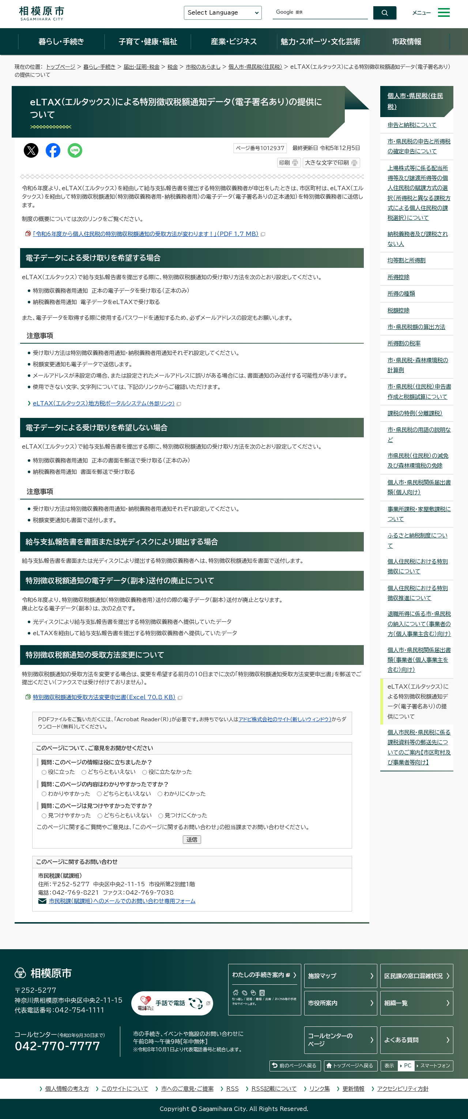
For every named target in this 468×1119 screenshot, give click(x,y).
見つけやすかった (69, 815)
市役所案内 (322, 1003)
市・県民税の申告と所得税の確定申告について (419, 146)
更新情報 (354, 1089)
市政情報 (406, 41)
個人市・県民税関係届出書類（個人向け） (419, 487)
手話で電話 (170, 1003)
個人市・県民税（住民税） (255, 67)
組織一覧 (396, 1003)
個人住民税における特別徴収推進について (418, 593)
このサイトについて (125, 1089)
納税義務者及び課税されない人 (418, 239)
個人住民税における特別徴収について (418, 566)
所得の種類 (401, 293)
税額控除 (399, 310)
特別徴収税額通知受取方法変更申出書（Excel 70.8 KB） (104, 697)
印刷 (284, 162)
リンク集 (320, 1089)
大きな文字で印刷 (327, 162)
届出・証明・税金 (141, 67)
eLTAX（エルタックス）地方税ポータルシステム (104, 403)
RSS (232, 1089)
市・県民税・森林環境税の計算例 (418, 365)
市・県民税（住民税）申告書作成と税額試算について (419, 391)
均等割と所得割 (407, 260)
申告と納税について (412, 125)
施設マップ (322, 976)
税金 (172, 67)
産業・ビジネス (234, 41)
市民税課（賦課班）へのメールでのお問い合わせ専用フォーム (122, 901)
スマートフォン (435, 1065)
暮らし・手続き (61, 41)
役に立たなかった (170, 772)
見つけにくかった (186, 815)
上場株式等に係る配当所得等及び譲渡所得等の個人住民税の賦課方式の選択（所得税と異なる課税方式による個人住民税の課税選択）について (419, 193)
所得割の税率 (404, 343)
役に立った (61, 772)
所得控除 (399, 277)
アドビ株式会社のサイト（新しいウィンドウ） (285, 719)
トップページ (60, 67)
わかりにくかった (185, 794)
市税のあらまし (203, 67)
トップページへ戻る (353, 1065)
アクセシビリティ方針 (403, 1089)
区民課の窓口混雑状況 (413, 976)
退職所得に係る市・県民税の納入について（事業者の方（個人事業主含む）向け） (419, 624)
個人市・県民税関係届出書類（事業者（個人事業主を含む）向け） (419, 660)
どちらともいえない (112, 772)
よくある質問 (401, 1040)
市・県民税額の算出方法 (416, 327)
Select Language (213, 12)
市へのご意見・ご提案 (187, 1089)
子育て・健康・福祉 (147, 41)
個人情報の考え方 (67, 1089)
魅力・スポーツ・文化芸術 (320, 41)
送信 (191, 839)
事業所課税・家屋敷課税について (419, 514)
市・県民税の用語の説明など (419, 434)
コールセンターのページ (330, 1040)
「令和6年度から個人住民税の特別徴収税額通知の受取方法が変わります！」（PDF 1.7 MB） (146, 234)
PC (407, 1065)
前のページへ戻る (298, 1065)
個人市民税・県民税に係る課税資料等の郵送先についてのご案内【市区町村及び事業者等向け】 (419, 747)
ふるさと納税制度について (418, 540)
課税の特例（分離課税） (415, 413)
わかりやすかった (69, 794)
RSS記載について (274, 1089)
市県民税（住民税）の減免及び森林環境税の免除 (418, 460)
